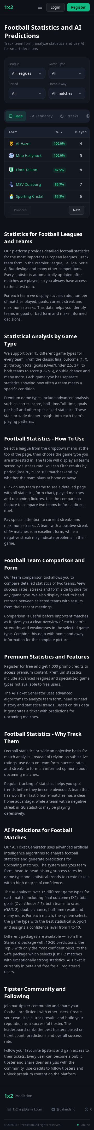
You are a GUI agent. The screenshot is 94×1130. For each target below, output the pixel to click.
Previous (20, 210)
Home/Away (57, 84)
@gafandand (66, 1109)
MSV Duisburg (28, 184)
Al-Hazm (23, 143)
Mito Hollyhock (29, 155)
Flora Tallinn (26, 169)
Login (55, 7)
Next (76, 210)
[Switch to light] (32, 7)
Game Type (57, 64)
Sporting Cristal (29, 196)
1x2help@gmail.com (27, 1109)
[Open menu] (40, 7)
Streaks (72, 115)
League (14, 64)
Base (18, 115)
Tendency (44, 115)
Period (13, 84)
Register (78, 7)
